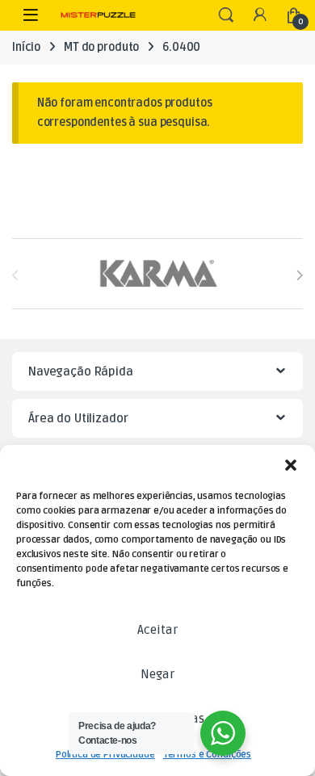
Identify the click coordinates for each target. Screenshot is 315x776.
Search (226, 15)
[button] (291, 465)
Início (26, 47)
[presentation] (299, 275)
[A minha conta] (260, 15)
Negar (157, 674)
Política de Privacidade (105, 755)
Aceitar (157, 630)
